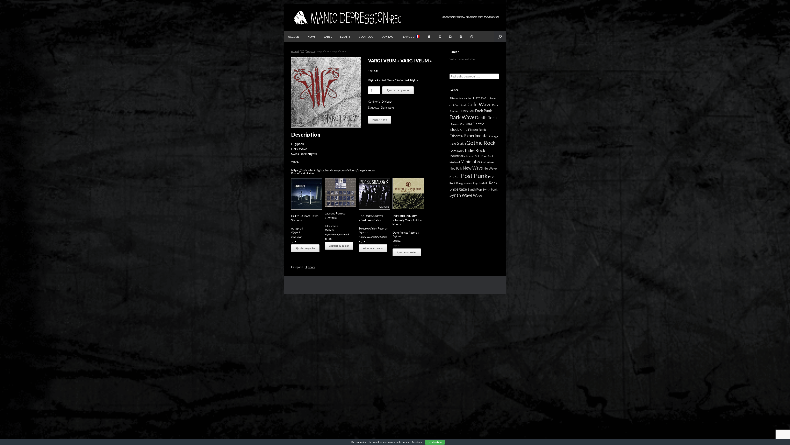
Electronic (458, 129)
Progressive (464, 183)
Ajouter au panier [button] (305, 248)
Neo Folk (456, 168)
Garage (493, 136)
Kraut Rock (487, 156)
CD (302, 51)
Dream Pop (457, 124)
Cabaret (491, 98)
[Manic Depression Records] (347, 17)
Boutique (366, 36)
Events (345, 36)
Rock (384, 236)
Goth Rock (457, 151)
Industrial (456, 156)
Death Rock (486, 117)
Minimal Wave (485, 162)
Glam (453, 143)
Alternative (364, 236)
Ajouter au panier (398, 90)
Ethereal (397, 240)
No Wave (490, 168)
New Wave (473, 167)
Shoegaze (458, 189)
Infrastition (331, 226)
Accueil (293, 36)
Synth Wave (461, 195)
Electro (478, 124)
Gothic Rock (481, 142)
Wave (477, 195)
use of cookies (414, 442)
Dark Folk (467, 111)
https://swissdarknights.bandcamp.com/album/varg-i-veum (333, 170)
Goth (461, 143)
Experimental (331, 234)
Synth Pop (475, 189)
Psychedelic (480, 183)
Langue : (409, 36)
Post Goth (455, 177)
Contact (388, 36)
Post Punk (344, 234)
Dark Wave (387, 107)
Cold (452, 105)
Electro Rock (477, 129)
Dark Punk (483, 111)
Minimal (468, 161)
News (312, 36)
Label (328, 36)
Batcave (479, 98)
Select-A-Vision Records (373, 228)
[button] (500, 36)
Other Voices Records (406, 232)
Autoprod (297, 228)
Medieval (455, 162)
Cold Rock (460, 105)
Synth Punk (490, 189)
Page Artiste (379, 119)
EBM (469, 124)
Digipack (310, 51)
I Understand (435, 442)
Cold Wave (479, 104)
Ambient (468, 98)
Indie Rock (296, 236)
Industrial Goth (472, 156)
